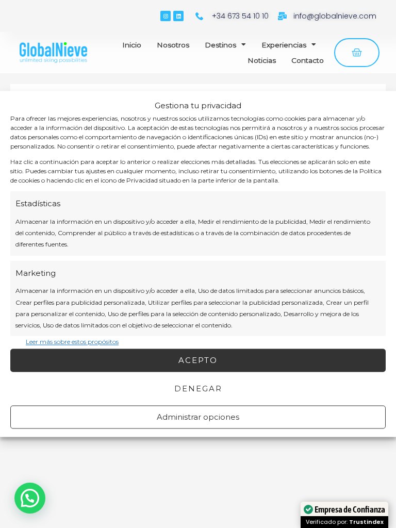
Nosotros (173, 45)
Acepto (198, 360)
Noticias (262, 60)
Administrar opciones (198, 417)
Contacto (307, 60)
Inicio (131, 45)
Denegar (198, 388)
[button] (29, 498)
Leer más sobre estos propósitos (72, 341)
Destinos (220, 45)
